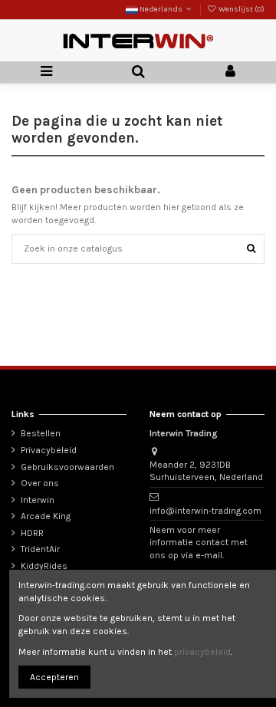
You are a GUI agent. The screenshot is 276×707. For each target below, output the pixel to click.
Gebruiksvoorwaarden (67, 467)
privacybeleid (202, 651)
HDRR (32, 533)
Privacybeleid (49, 450)
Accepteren (54, 677)
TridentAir (40, 549)
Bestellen (41, 433)
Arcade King (46, 516)
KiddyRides (44, 566)
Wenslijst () (240, 9)
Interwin (37, 500)
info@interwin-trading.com (205, 510)
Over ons (40, 483)
